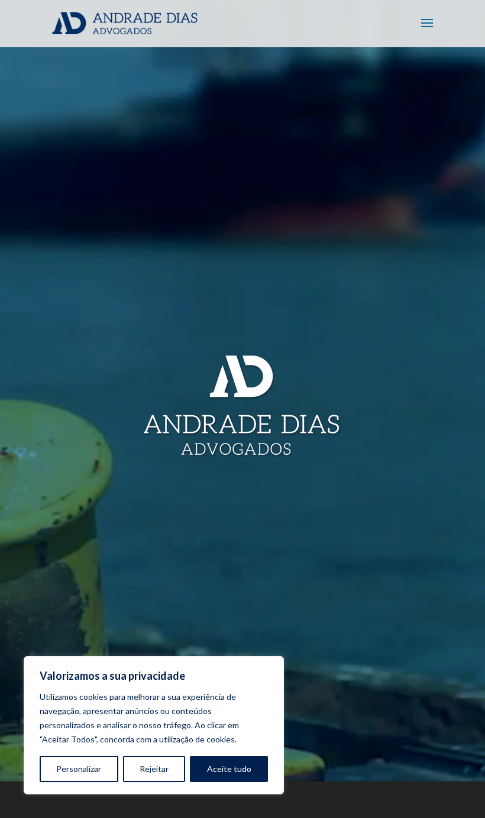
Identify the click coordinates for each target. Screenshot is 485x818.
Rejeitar (154, 769)
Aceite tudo (229, 769)
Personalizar (78, 769)
